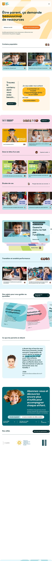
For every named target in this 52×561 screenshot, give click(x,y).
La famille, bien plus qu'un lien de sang (12, 175)
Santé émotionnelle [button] (11, 193)
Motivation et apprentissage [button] (12, 268)
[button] (46, 44)
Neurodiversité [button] (45, 130)
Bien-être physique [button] (16, 54)
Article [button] (5, 268)
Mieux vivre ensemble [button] (42, 54)
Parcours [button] (5, 130)
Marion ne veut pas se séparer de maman (13, 207)
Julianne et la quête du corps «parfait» (38, 207)
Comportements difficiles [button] (8, 54)
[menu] (49, 4)
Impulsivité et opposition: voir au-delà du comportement (39, 144)
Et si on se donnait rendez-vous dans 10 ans (38, 176)
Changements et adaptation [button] (33, 163)
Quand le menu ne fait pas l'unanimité (38, 68)
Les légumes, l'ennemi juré (9, 68)
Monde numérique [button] (44, 193)
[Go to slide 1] (51, 229)
